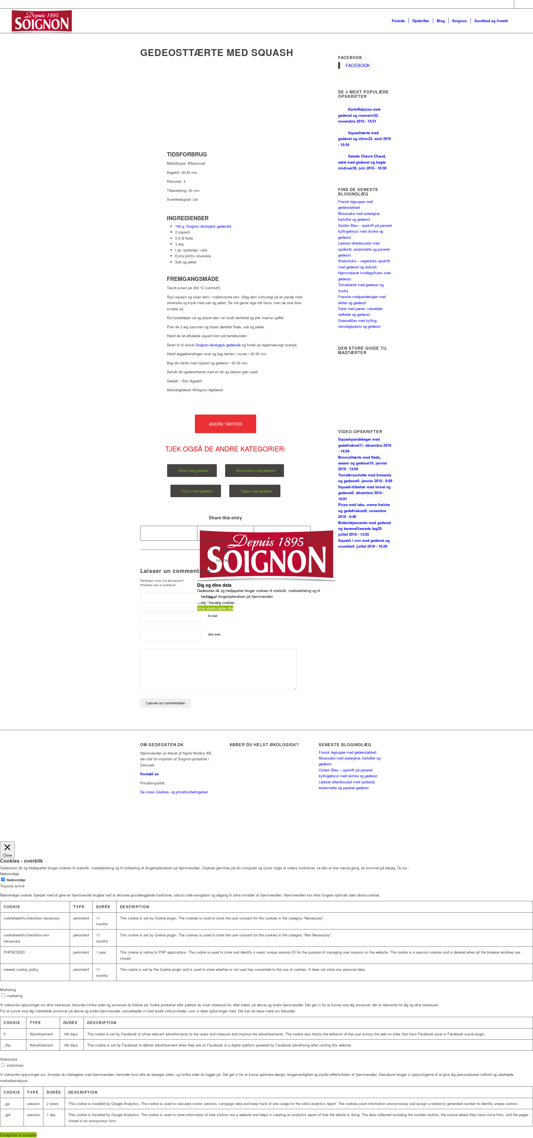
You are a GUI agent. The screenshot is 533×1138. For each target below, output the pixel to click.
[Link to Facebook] (510, 4)
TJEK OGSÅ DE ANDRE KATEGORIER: (225, 448)
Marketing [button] (8, 989)
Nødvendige (16, 880)
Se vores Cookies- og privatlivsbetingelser (174, 791)
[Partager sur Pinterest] (282, 533)
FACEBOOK (350, 57)
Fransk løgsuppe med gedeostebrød (347, 752)
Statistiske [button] (8, 1059)
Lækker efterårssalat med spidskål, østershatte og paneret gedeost (364, 249)
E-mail (212, 616)
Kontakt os (149, 773)
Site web (214, 634)
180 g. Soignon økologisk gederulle (203, 226)
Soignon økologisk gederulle (218, 344)
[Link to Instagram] (518, 4)
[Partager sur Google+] (225, 533)
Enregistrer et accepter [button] (18, 1134)
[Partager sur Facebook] (168, 533)
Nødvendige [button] (9, 873)
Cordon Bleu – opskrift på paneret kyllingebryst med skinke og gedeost (365, 231)
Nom (211, 597)
